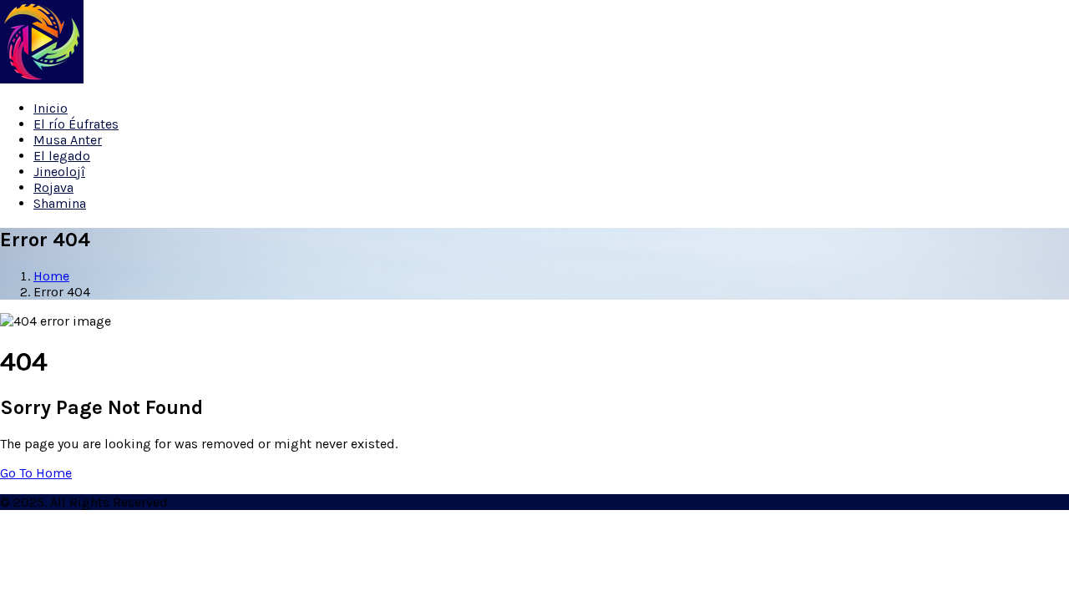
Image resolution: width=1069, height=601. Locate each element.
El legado (61, 156)
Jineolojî (59, 171)
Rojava (53, 187)
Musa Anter (67, 140)
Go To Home (36, 473)
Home (51, 276)
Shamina (59, 203)
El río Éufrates (76, 124)
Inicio (50, 108)
